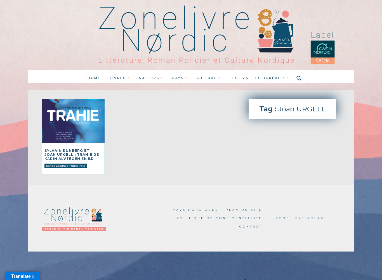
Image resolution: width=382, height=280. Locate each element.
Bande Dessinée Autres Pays (65, 165)
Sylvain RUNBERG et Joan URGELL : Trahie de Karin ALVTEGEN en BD (71, 155)
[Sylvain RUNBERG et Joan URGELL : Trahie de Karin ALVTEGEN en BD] (73, 121)
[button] (299, 78)
